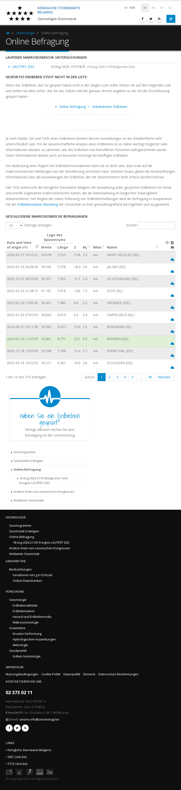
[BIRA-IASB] (19, 772)
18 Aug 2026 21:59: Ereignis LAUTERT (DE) (41, 543)
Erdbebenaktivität (25, 605)
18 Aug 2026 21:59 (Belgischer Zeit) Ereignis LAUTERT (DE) (43, 480)
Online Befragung (27, 470)
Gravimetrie (17, 628)
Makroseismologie (26, 622)
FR (161, 7)
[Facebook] (142, 18)
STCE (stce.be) (17, 764)
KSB (132, 8)
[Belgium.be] (49, 772)
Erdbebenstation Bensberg (37, 204)
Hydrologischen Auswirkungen (34, 639)
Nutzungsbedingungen (22, 674)
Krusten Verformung (27, 634)
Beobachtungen (20, 569)
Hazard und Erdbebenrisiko (32, 617)
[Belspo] (39, 772)
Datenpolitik (71, 674)
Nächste (164, 377)
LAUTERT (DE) (22, 66)
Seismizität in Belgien (28, 461)
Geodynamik (18, 651)
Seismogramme (24, 452)
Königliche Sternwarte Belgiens (29, 750)
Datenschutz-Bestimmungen (118, 674)
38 (150, 377)
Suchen (131, 225)
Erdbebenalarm (24, 611)
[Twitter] (150, 18)
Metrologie (20, 645)
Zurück (89, 377)
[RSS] (159, 18)
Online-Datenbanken (27, 581)
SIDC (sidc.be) (17, 757)
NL (170, 7)
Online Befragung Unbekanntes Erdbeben (92, 106)
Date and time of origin (19, 244)
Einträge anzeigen (37, 225)
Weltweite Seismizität (28, 500)
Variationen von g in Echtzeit (32, 575)
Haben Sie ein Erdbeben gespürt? (50, 419)
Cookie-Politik (50, 674)
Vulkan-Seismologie (27, 656)
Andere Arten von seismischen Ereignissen (43, 492)
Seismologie (25, 33)
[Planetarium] (9, 772)
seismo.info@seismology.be (39, 719)
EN (153, 7)
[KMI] (29, 772)
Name (112, 247)
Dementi (89, 674)
